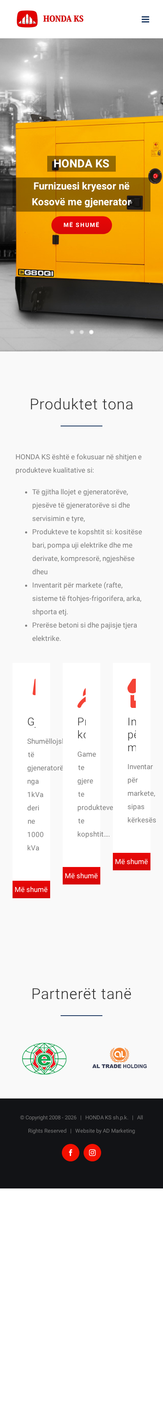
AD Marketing (119, 1131)
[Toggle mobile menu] (146, 19)
